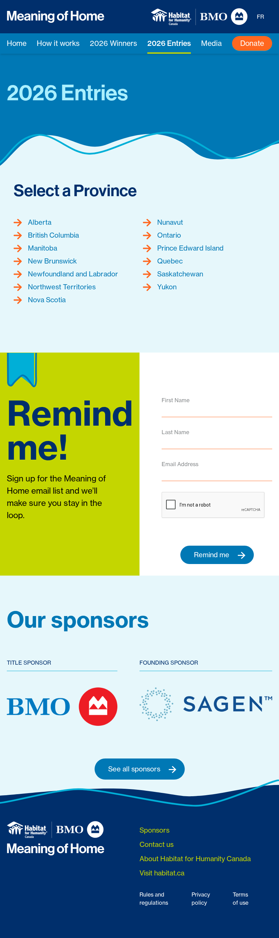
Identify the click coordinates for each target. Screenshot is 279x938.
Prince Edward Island (189, 248)
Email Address (180, 464)
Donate (252, 43)
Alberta (38, 222)
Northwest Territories (61, 287)
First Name (176, 400)
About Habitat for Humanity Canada (195, 858)
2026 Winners (113, 43)
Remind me (212, 554)
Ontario (168, 235)
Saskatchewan (179, 274)
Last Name (175, 432)
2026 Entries (169, 43)
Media (211, 43)
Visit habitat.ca (162, 873)
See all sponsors (135, 769)
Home (17, 43)
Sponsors (154, 830)
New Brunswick (51, 261)
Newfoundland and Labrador (72, 274)
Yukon (166, 287)
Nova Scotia (46, 299)
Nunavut (169, 222)
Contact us (157, 844)
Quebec (169, 261)
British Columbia (52, 235)
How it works (58, 43)
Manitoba (41, 248)
